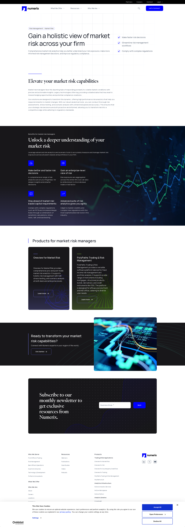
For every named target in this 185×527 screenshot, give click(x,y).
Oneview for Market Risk (102, 461)
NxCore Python (99, 494)
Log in (159, 2)
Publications (65, 462)
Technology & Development (36, 472)
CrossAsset (98, 501)
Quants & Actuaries (34, 469)
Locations (31, 498)
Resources (75, 8)
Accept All (157, 507)
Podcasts (64, 472)
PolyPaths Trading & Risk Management (107, 476)
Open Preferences (156, 514)
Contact (150, 2)
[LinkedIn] (143, 461)
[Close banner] (177, 505)
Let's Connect (154, 8)
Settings (35, 518)
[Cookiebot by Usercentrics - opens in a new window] (18, 522)
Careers (139, 2)
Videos (63, 469)
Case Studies (65, 465)
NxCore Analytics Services (103, 487)
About (30, 491)
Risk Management (34, 462)
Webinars (64, 458)
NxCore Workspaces (101, 490)
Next (139, 405)
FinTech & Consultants (35, 476)
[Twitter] (149, 461)
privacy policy (65, 512)
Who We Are (92, 8)
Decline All (157, 521)
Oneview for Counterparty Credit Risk (106, 469)
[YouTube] (155, 461)
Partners (129, 2)
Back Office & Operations (36, 465)
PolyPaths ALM (99, 480)
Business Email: (107, 405)
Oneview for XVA (100, 465)
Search (139, 8)
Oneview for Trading (101, 472)
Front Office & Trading (35, 458)
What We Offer (56, 8)
